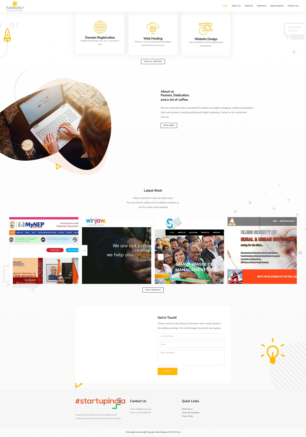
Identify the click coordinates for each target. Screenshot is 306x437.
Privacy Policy (187, 416)
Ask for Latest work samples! (153, 207)
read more (169, 125)
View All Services (153, 61)
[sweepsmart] (189, 250)
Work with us (187, 409)
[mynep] (43, 250)
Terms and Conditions (190, 412)
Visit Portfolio (153, 290)
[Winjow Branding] (116, 250)
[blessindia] (262, 250)
